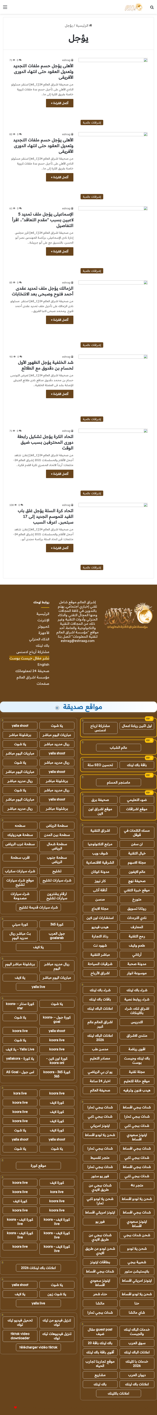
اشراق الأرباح (100, 973)
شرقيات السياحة (100, 964)
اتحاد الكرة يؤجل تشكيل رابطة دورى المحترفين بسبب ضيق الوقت (45, 442)
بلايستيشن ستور (136, 1271)
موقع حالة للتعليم (137, 1081)
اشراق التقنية (100, 830)
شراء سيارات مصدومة (20, 896)
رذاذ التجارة (100, 936)
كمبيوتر (43, 626)
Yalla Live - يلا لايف (20, 1049)
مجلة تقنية (137, 1072)
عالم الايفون (137, 872)
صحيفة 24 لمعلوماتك (32, 671)
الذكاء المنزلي (39, 639)
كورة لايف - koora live (57, 1221)
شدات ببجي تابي (100, 1116)
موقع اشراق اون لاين (100, 811)
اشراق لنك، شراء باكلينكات (137, 1010)
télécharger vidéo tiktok (38, 1347)
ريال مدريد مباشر (57, 744)
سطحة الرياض (57, 825)
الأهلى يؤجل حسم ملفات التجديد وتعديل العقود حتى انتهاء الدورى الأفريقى (43, 71)
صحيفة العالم (100, 1090)
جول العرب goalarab (57, 935)
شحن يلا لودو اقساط (100, 1135)
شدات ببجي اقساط (137, 1107)
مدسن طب (100, 1049)
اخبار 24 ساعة (100, 1081)
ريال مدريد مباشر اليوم (57, 966)
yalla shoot (20, 725)
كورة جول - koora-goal (57, 1019)
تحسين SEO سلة (100, 765)
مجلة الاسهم (137, 862)
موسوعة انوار (137, 973)
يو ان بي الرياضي (100, 1072)
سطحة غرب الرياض (20, 844)
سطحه (20, 825)
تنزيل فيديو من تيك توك (57, 1322)
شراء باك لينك (137, 990)
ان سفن (137, 844)
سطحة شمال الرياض (57, 846)
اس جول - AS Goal (20, 1072)
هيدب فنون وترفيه (136, 1090)
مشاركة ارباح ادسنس (100, 728)
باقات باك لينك (100, 999)
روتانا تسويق (136, 908)
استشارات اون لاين (100, 918)
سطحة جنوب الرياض (57, 859)
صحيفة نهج (137, 881)
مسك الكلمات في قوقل (137, 832)
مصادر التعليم (100, 1058)
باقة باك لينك (137, 765)
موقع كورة (38, 1165)
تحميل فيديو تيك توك (20, 1322)
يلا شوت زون (56, 1294)
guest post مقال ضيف (100, 1331)
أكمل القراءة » (59, 103)
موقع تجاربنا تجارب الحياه (100, 1363)
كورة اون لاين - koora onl (56, 1060)
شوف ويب (100, 853)
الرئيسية (82, 25)
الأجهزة (43, 632)
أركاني (136, 954)
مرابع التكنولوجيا (100, 844)
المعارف (137, 927)
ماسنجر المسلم (118, 782)
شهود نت (100, 945)
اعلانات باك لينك (137, 1384)
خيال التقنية (137, 853)
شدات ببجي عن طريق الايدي (100, 1187)
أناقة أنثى (100, 890)
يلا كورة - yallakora (20, 1058)
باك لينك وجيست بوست (137, 1060)
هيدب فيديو (100, 927)
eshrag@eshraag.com (77, 641)
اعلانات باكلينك (118, 1393)
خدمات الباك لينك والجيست (137, 1331)
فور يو (100, 1221)
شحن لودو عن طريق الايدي (100, 1250)
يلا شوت (57, 725)
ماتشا (100, 1303)
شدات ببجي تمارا (100, 1107)
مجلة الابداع (100, 908)
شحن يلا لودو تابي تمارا (100, 1201)
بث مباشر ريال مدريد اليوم (20, 935)
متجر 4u (137, 1185)
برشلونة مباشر (20, 735)
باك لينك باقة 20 (100, 1343)
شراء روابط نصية (136, 999)
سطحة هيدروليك (20, 835)
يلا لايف (38, 947)
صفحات (43, 683)
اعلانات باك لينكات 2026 (38, 1268)
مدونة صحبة (136, 964)
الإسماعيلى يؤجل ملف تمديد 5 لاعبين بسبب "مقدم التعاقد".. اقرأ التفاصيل (42, 219)
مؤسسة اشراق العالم (33, 677)
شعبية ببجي (137, 1262)
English (43, 664)
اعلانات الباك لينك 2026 (100, 1037)
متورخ (136, 899)
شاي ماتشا (137, 1312)
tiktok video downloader (20, 1336)
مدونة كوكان (100, 872)
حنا (137, 1303)
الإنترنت (43, 620)
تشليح (57, 871)
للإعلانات (8, 1407)
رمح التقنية (137, 936)
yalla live (38, 987)
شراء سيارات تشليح (57, 880)
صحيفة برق (100, 800)
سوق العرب (137, 1343)
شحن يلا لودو (137, 1248)
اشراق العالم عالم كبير (100, 1024)
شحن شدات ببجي (136, 1235)
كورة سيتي (20, 924)
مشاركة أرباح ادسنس (32, 652)
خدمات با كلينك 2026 (137, 1363)
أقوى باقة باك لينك (100, 1352)
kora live (20, 1093)
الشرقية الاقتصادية (100, 862)
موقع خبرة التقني (137, 890)
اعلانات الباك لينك (100, 1008)
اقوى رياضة (136, 1049)
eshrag (66, 60)
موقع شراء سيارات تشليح (20, 882)
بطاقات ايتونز (100, 1262)
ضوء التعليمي (137, 800)
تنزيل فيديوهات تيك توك (57, 1336)
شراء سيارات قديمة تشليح (38, 907)
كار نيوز (100, 881)
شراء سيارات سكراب (20, 871)
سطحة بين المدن (57, 835)
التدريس (137, 1022)
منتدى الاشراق (137, 1035)
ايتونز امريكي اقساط (100, 1212)
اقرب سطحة (20, 857)
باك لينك (42, 645)
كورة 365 (56, 924)
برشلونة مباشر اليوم (20, 964)
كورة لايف (57, 1102)
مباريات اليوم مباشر (57, 735)
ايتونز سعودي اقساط (137, 1137)
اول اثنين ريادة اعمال (137, 726)
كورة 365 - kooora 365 (56, 1074)
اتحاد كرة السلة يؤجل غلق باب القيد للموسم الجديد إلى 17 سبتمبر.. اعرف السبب (45, 516)
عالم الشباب (118, 747)
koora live (20, 1031)
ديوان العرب (137, 1375)
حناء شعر (100, 1294)
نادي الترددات (137, 918)
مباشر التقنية (100, 954)
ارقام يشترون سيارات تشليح (56, 896)
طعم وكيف (137, 945)
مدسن (100, 899)
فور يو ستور (100, 1176)
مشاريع (100, 1375)
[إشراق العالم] (133, 7)
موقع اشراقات (136, 809)
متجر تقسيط (100, 1157)
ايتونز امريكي (100, 1126)
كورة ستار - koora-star (20, 1006)
